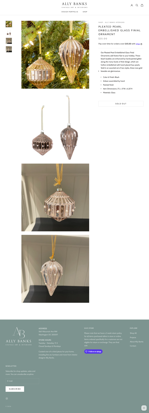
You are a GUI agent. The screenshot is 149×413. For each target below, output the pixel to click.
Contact (133, 346)
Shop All (133, 333)
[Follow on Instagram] (7, 398)
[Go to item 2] (9, 32)
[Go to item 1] (9, 24)
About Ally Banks (136, 342)
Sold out (121, 104)
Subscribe (15, 389)
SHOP (85, 12)
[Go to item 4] (9, 49)
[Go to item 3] (9, 41)
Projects (133, 337)
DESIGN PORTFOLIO (70, 12)
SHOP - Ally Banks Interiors (111, 22)
